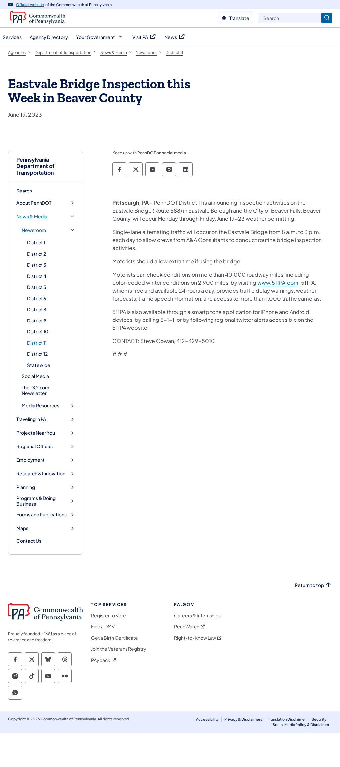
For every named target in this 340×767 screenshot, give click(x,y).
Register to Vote (108, 615)
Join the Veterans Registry (118, 649)
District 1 (36, 242)
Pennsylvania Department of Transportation (35, 166)
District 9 (36, 320)
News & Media (31, 216)
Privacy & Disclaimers (243, 719)
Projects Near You (35, 433)
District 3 (36, 265)
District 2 (36, 254)
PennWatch (186, 626)
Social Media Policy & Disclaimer (301, 724)
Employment (30, 460)
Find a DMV (103, 626)
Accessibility (207, 719)
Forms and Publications (41, 514)
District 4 (36, 276)
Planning (25, 487)
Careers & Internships (197, 615)
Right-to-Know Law (195, 638)
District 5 (36, 287)
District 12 (37, 354)
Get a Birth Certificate (114, 638)
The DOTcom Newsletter (35, 390)
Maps (22, 528)
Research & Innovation (40, 473)
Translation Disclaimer (287, 719)
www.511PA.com (277, 282)
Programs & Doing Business (36, 501)
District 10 (37, 331)
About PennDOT (33, 203)
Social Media (35, 376)
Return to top (309, 585)
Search (24, 190)
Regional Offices (34, 446)
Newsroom (34, 230)
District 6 (36, 298)
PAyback (100, 660)
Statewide (38, 365)
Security (319, 719)
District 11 (37, 343)
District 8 (36, 309)
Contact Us (28, 541)
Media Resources (40, 405)
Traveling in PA (31, 419)
